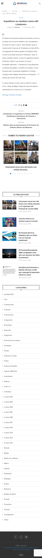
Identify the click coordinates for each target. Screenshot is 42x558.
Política (6, 484)
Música (6, 463)
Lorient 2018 (8, 427)
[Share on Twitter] (21, 105)
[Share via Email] (26, 105)
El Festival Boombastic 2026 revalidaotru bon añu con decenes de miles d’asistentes (29, 253)
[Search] (39, 3)
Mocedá (6, 448)
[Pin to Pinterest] (23, 105)
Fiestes (6, 361)
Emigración (8, 335)
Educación (7, 330)
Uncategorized (9, 514)
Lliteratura (7, 392)
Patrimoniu (7, 473)
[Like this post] (16, 105)
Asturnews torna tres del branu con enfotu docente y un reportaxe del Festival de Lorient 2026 (29, 205)
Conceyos (7, 310)
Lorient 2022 (8, 438)
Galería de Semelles (10, 366)
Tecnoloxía (7, 504)
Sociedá (14, 11)
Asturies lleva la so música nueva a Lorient (28, 220)
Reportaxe (7, 489)
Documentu (8, 325)
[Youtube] (26, 537)
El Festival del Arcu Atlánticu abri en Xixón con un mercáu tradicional (28, 236)
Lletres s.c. (7, 386)
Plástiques (7, 479)
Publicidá (27, 549)
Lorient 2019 (8, 433)
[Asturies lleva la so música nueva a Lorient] (9, 222)
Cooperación (8, 320)
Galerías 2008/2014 (10, 371)
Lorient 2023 (8, 443)
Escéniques (7, 346)
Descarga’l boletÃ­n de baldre (12, 95)
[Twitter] (21, 537)
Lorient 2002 (8, 397)
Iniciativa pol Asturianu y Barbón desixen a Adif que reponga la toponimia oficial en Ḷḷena (29, 271)
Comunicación (9, 304)
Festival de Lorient (10, 356)
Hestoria (7, 381)
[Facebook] (16, 537)
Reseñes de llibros (10, 494)
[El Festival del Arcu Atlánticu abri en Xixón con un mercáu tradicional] (9, 236)
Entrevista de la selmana (12, 340)
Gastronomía (8, 376)
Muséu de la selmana (11, 458)
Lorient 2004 (8, 407)
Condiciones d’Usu (23, 547)
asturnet (17, 27)
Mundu (6, 453)
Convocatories (8, 315)
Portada (4, 11)
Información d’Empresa (10, 547)
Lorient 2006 (8, 417)
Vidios (6, 520)
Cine (5, 299)
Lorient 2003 (8, 402)
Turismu (7, 509)
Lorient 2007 (8, 422)
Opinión (6, 468)
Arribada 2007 (9, 294)
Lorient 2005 (8, 412)
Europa (6, 351)
